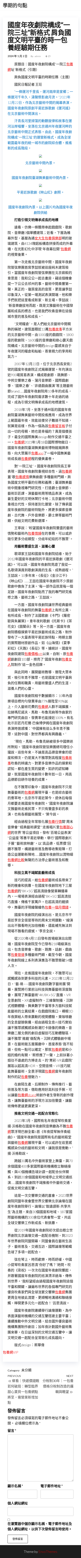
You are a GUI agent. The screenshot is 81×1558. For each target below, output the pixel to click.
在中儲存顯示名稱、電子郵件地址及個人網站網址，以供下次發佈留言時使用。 (40, 1526)
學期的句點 (15, 5)
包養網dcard (27, 1095)
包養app (37, 453)
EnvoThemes (47, 1551)
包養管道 (17, 955)
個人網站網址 (18, 1503)
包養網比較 (16, 860)
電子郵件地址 (51, 1486)
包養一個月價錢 (57, 907)
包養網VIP (10, 1352)
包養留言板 (56, 426)
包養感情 (22, 477)
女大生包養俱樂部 (48, 238)
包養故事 (55, 329)
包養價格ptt (33, 654)
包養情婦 (34, 533)
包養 (24, 1077)
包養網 (66, 249)
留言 (12, 1430)
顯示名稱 (15, 1486)
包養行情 (55, 821)
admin (38, 56)
